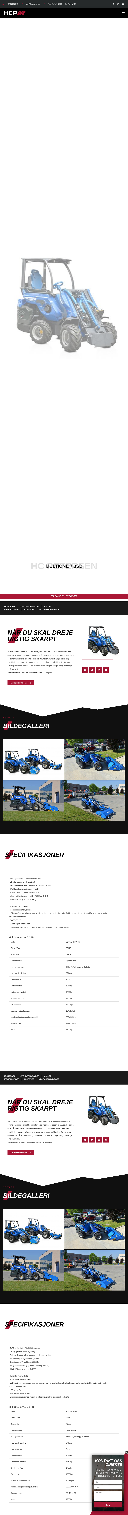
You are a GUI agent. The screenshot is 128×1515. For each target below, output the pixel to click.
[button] (123, 13)
